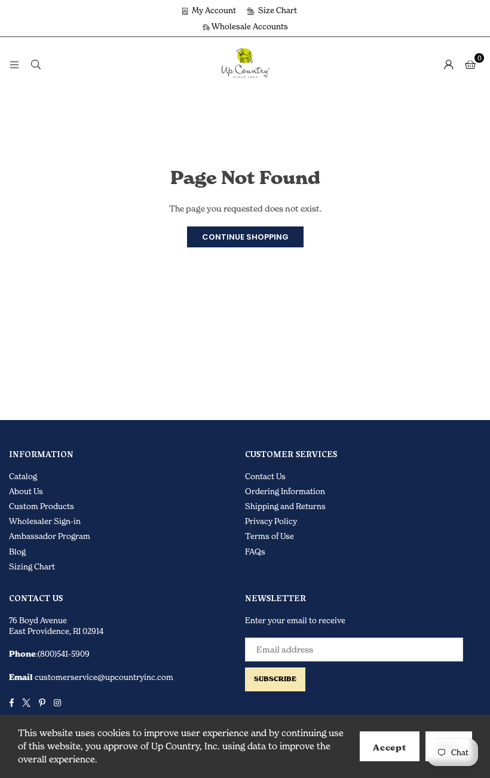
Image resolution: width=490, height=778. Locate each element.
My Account (213, 10)
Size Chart (276, 10)
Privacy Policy (271, 521)
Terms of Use (269, 536)
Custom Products (41, 506)
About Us (26, 491)
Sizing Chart (32, 566)
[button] (470, 64)
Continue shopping (245, 237)
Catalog (23, 476)
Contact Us (265, 476)
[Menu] (14, 64)
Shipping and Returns (285, 506)
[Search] (36, 64)
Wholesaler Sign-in (45, 521)
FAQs (255, 551)
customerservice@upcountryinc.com (103, 677)
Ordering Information (285, 491)
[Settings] (449, 64)
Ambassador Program (49, 536)
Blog (17, 551)
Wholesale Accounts (249, 26)
